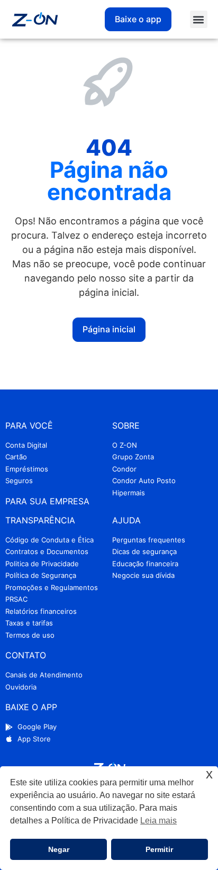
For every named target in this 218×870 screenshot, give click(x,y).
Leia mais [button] (158, 820)
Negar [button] (58, 849)
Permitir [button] (159, 849)
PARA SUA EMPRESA (47, 501)
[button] (198, 19)
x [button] (209, 774)
